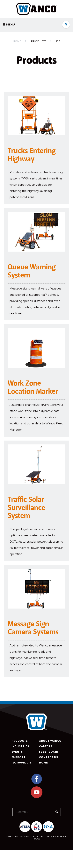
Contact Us (48, 757)
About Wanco (50, 740)
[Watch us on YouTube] (36, 797)
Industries (20, 746)
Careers (45, 746)
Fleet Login (48, 751)
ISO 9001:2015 (21, 762)
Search (66, 25)
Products (19, 740)
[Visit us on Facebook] (36, 783)
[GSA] (48, 826)
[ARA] (36, 826)
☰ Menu (9, 24)
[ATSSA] (24, 826)
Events (17, 751)
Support (18, 757)
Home (17, 41)
